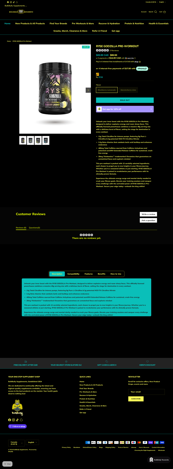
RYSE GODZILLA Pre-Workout (37, 35)
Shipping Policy (110, 447)
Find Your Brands (58, 23)
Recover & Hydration (109, 23)
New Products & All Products (30, 23)
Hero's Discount (144, 447)
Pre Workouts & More (83, 23)
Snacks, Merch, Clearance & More (70, 31)
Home (7, 23)
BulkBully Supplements (20, 449)
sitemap (133, 447)
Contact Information (158, 447)
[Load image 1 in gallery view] (55, 89)
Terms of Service (123, 447)
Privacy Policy (66, 447)
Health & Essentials (159, 23)
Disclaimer (76, 447)
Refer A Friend (99, 31)
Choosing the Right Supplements (145, 450)
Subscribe (136, 399)
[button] (116, 58)
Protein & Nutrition (134, 23)
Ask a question (148, 220)
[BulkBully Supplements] (21, 12)
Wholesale (161, 450)
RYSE (17, 35)
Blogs (101, 447)
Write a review (148, 214)
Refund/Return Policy (89, 447)
